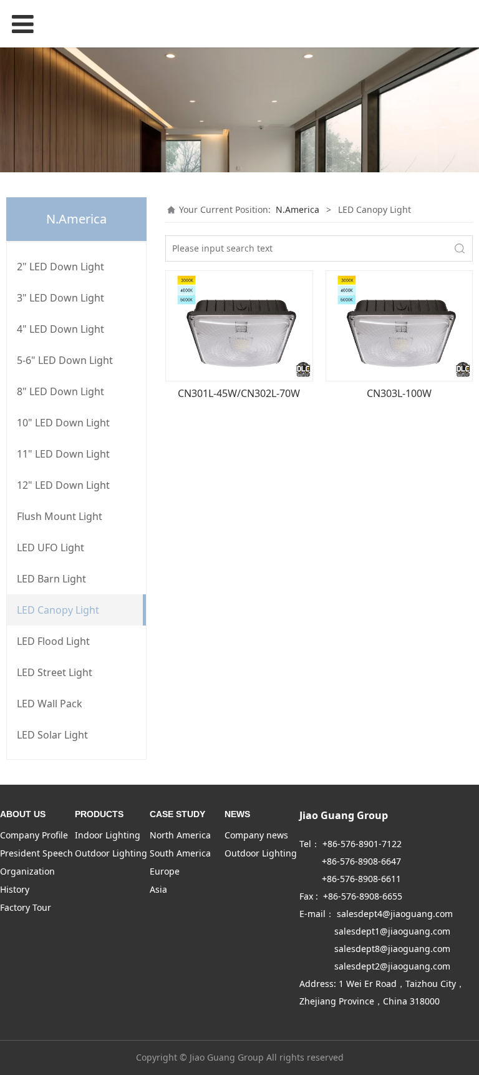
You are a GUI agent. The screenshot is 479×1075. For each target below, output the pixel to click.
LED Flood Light (53, 641)
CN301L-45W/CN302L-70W (239, 393)
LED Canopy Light (58, 610)
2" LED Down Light (60, 266)
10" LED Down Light (63, 423)
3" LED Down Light (60, 298)
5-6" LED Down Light (65, 360)
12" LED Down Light (63, 485)
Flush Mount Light (59, 516)
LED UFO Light (50, 547)
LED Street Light (54, 672)
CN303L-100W (399, 393)
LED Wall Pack (49, 703)
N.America (297, 209)
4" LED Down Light (60, 329)
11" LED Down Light (63, 454)
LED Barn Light (51, 579)
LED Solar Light (52, 735)
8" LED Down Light (60, 391)
